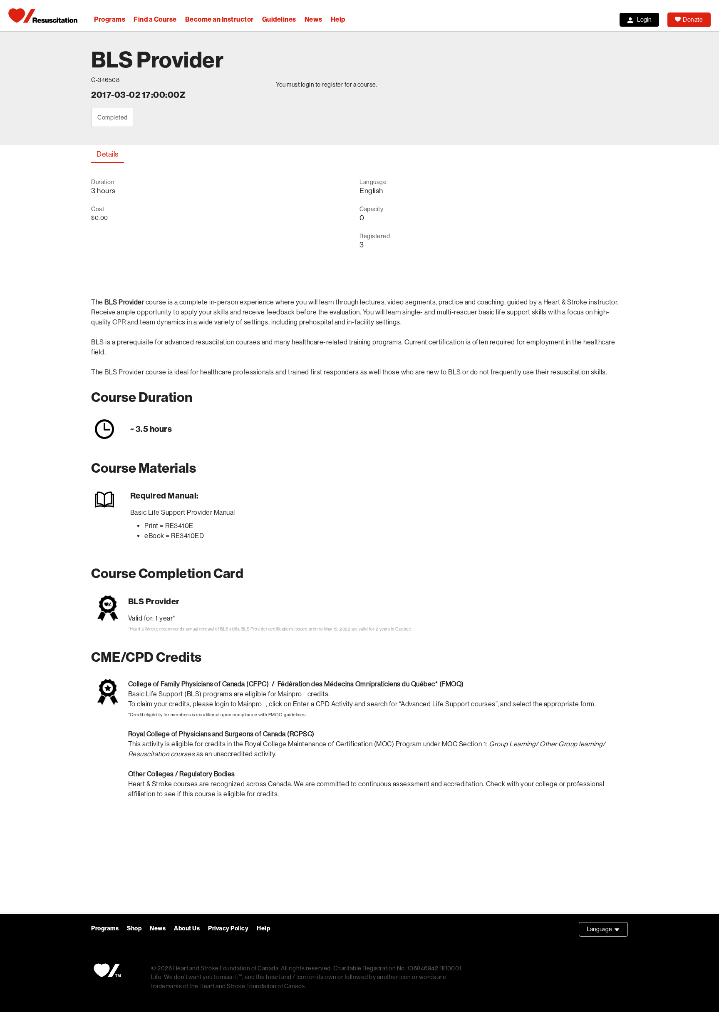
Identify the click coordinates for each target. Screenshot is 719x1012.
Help (338, 19)
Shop (134, 928)
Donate (693, 19)
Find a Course (155, 19)
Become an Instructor (219, 19)
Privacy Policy (228, 928)
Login (644, 19)
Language (607, 931)
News (313, 19)
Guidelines (279, 19)
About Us (187, 928)
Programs (109, 19)
